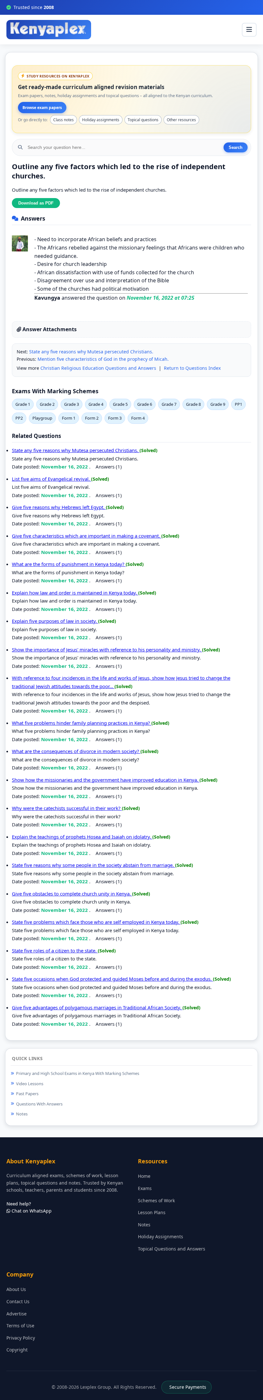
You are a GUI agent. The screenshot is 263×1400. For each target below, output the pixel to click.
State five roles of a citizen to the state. (55, 950)
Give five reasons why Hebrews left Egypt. (59, 507)
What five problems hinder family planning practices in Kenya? (81, 723)
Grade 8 (193, 404)
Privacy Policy (20, 1338)
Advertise (16, 1314)
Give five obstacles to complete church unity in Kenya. (72, 893)
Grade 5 (120, 404)
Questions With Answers (39, 1104)
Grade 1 (22, 404)
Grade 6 (144, 404)
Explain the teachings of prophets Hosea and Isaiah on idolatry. (82, 836)
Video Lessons (29, 1083)
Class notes (63, 120)
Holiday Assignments (160, 1236)
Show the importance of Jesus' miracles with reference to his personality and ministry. (107, 649)
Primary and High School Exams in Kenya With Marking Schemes (77, 1073)
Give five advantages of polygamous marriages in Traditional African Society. (97, 1007)
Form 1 (68, 418)
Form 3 (115, 418)
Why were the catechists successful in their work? (67, 808)
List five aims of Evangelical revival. (51, 479)
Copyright (17, 1350)
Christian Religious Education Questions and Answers (98, 368)
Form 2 (91, 418)
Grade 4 (96, 404)
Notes (22, 1114)
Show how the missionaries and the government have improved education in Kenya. (105, 780)
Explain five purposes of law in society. (55, 621)
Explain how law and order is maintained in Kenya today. (75, 592)
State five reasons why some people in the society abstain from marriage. (93, 865)
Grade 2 (47, 404)
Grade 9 (217, 404)
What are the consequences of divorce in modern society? (76, 751)
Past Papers (27, 1093)
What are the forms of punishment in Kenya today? (69, 564)
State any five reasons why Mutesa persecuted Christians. (91, 352)
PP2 (19, 418)
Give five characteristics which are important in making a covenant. (86, 535)
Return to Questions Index (192, 368)
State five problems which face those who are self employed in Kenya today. (96, 922)
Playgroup (42, 418)
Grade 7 (169, 404)
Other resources (181, 120)
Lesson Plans (151, 1212)
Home (144, 1176)
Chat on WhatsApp (31, 1211)
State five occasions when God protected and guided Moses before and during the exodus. (112, 979)
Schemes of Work (156, 1200)
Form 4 (138, 418)
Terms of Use (20, 1326)
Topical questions (143, 120)
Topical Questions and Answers (171, 1249)
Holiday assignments (100, 120)
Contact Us (18, 1301)
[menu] (249, 30)
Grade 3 (71, 404)
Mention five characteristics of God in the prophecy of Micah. (103, 359)
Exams (145, 1188)
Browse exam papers (42, 107)
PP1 (238, 404)
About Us (16, 1289)
